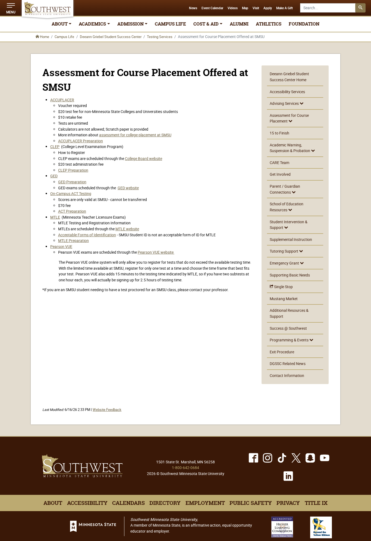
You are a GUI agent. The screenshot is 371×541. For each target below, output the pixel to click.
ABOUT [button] (60, 24)
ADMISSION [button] (130, 24)
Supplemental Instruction (291, 239)
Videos (233, 8)
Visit (256, 8)
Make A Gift (284, 8)
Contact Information (287, 375)
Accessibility (87, 503)
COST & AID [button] (206, 24)
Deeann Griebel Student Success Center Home (289, 76)
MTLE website (127, 228)
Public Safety (250, 503)
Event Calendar (212, 8)
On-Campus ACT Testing (70, 193)
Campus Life (64, 36)
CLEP (54, 146)
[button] (11, 8)
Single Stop (283, 286)
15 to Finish (279, 133)
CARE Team (279, 162)
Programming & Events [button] (289, 339)
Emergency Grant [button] (285, 263)
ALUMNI (239, 24)
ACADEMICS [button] (92, 24)
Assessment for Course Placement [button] (289, 118)
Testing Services (159, 36)
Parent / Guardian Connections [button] (285, 189)
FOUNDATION (304, 24)
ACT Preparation (72, 211)
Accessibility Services (287, 91)
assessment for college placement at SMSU (135, 134)
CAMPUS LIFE (170, 24)
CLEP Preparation (73, 170)
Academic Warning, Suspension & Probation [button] (290, 147)
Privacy (288, 503)
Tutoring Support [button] (284, 251)
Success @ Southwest (288, 328)
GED (54, 175)
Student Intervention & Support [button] (288, 224)
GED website (128, 187)
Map (245, 8)
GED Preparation (72, 181)
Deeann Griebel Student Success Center (111, 36)
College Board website (143, 158)
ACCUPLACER (62, 99)
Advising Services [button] (285, 103)
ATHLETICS (268, 24)
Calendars (128, 503)
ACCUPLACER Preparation (80, 140)
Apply (267, 8)
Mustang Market (284, 298)
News (193, 8)
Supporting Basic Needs (290, 275)
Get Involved (280, 174)
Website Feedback (107, 409)
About (52, 503)
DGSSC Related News (288, 363)
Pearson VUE (61, 246)
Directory (165, 503)
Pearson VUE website (156, 252)
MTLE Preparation (73, 240)
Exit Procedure (282, 351)
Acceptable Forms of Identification (87, 234)
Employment (205, 503)
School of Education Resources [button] (286, 206)
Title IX (316, 503)
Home (44, 36)
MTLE (55, 217)
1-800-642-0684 (185, 467)
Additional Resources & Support (289, 313)
